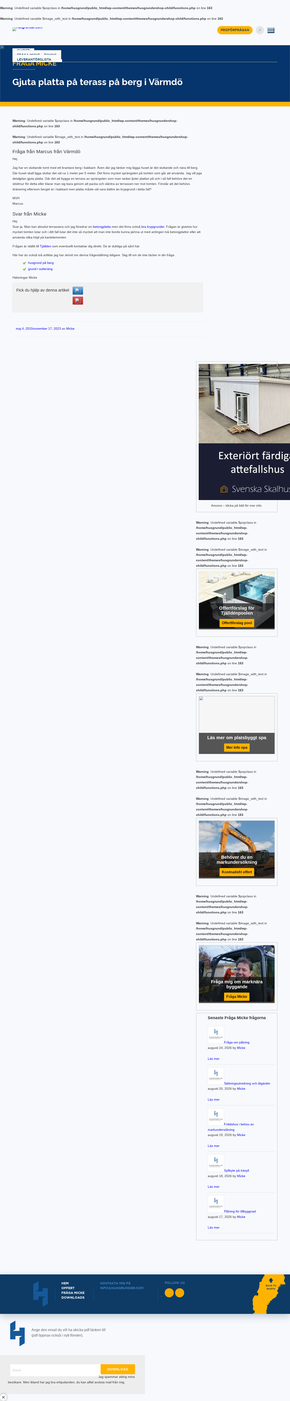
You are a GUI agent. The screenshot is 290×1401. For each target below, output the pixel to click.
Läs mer (214, 1058)
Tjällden (45, 246)
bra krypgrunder (152, 226)
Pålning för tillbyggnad (240, 1211)
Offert (68, 1288)
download (117, 1369)
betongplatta (102, 226)
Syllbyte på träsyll (236, 1170)
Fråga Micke (73, 1293)
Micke (70, 328)
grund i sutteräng (40, 269)
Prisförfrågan (235, 30)
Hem (65, 1283)
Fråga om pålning (236, 1042)
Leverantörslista (34, 59)
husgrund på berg (41, 263)
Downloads (73, 1297)
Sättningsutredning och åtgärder (247, 1083)
